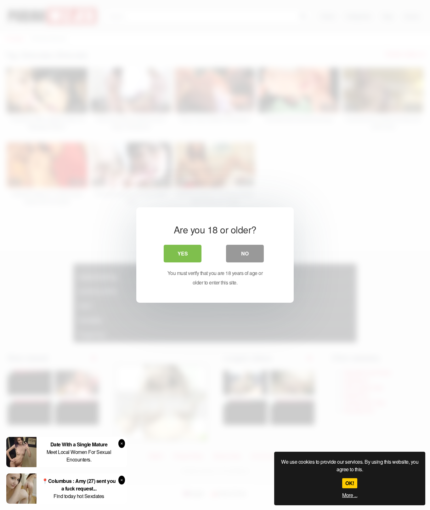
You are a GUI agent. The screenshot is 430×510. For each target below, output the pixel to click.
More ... (349, 495)
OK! (349, 483)
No (245, 253)
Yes (183, 253)
